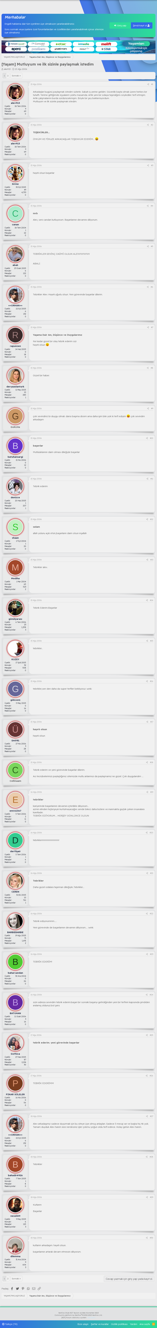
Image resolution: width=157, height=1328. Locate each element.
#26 (151, 1076)
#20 (151, 832)
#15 (151, 641)
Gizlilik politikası (119, 1324)
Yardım (133, 1324)
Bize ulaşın (82, 1324)
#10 (151, 438)
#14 (151, 600)
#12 (151, 519)
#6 (152, 287)
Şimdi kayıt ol (140, 25)
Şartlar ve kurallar (100, 1324)
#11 (151, 479)
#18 (151, 762)
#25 (151, 1035)
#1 (152, 84)
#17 (151, 722)
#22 (151, 913)
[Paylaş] (148, 84)
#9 (152, 408)
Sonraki (15, 75)
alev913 (7, 69)
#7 (152, 327)
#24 (151, 995)
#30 (151, 1238)
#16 (151, 681)
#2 (152, 125)
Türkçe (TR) (10, 1324)
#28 (151, 1157)
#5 (152, 246)
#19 (151, 792)
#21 (151, 873)
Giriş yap (121, 25)
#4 (152, 206)
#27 (151, 1116)
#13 (151, 560)
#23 (151, 954)
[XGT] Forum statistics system (78, 1318)
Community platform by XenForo (78, 1315)
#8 (152, 368)
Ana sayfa (145, 1324)
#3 (152, 165)
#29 (151, 1197)
